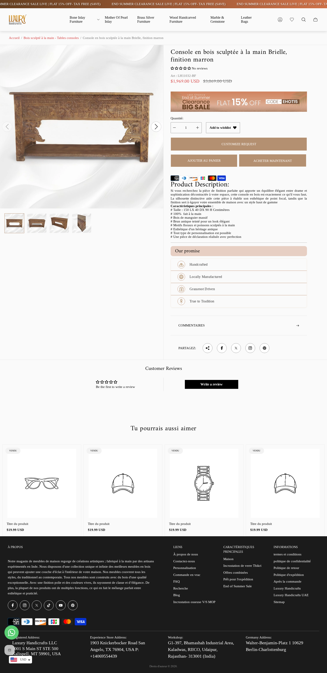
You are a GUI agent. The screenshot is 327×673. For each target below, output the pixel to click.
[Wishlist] (292, 19)
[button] (181, 68)
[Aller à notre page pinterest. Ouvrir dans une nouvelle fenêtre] (73, 605)
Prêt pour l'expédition (238, 579)
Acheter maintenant (272, 161)
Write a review (211, 384)
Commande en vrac (186, 575)
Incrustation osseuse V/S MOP (194, 602)
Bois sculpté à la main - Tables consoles (51, 38)
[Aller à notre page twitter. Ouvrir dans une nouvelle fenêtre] (37, 605)
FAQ (176, 581)
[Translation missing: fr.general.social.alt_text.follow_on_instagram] (250, 348)
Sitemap (279, 602)
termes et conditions (287, 554)
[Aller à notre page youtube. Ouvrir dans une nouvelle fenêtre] (61, 605)
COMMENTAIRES (191, 325)
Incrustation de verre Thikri (242, 565)
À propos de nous (185, 554)
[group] (14, 223)
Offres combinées (235, 572)
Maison (228, 559)
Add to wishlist (220, 127)
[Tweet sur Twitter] (236, 348)
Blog (176, 595)
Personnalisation (184, 568)
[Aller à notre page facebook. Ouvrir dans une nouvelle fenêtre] (13, 605)
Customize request (239, 144)
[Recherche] (304, 19)
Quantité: (177, 118)
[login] (280, 19)
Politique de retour (286, 568)
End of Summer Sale (237, 586)
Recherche (180, 588)
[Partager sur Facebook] (222, 348)
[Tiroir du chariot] (315, 19)
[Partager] (207, 348)
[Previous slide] (7, 127)
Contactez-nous (184, 561)
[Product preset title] (42, 483)
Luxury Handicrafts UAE (291, 595)
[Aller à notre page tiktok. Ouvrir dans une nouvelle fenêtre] (49, 605)
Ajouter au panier (204, 160)
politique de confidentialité (292, 561)
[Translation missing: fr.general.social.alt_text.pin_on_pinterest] (264, 348)
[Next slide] (156, 127)
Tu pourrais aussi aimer (163, 428)
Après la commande (287, 581)
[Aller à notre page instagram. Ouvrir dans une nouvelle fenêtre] (25, 605)
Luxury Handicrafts (287, 588)
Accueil (14, 38)
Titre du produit (17, 524)
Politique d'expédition (289, 575)
